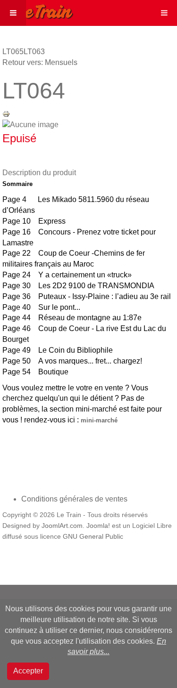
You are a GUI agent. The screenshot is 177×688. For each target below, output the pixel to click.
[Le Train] (37, 10)
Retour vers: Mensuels (39, 62)
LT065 (13, 52)
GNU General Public (93, 536)
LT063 (34, 52)
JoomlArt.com (62, 525)
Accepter (28, 671)
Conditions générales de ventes (74, 499)
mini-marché (99, 420)
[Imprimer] (6, 113)
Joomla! (98, 525)
